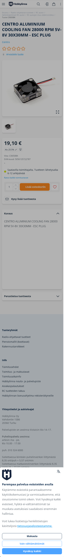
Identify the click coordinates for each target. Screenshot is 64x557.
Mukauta (32, 536)
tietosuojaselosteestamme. (34, 526)
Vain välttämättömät (32, 543)
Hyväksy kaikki (32, 551)
